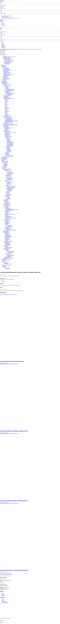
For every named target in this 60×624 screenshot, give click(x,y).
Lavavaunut (5, 163)
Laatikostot (5, 162)
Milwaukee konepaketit (10, 251)
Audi (6, 99)
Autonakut (6, 87)
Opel (6, 109)
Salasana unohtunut (4, 601)
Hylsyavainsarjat (7, 219)
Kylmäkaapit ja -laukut (7, 58)
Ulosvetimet (7, 229)
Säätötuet (8, 151)
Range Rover (7, 111)
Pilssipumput (5, 262)
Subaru (6, 114)
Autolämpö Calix (6, 96)
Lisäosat (5, 167)
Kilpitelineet (8, 148)
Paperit (4, 267)
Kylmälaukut (7, 128)
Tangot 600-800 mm (10, 144)
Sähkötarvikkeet (6, 126)
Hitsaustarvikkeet (7, 202)
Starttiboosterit (7, 92)
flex (2, 64)
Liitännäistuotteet (7, 60)
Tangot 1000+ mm (9, 141)
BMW (6, 100)
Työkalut (4, 49)
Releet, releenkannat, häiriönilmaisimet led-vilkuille (11, 124)
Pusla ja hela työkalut (10, 173)
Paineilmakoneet (6, 232)
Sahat (6, 240)
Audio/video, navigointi (7, 95)
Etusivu (3, 22)
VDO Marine (5, 263)
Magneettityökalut (7, 222)
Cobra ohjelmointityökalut (9, 118)
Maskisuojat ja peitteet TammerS (8, 61)
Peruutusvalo (7, 153)
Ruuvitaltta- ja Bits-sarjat (8, 228)
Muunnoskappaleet (6, 231)
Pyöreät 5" (8, 138)
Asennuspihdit (9, 225)
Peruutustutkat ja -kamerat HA (8, 116)
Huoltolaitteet (3, 66)
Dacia (6, 102)
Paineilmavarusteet (4, 158)
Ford (6, 104)
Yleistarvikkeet (4, 266)
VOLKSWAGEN (7, 115)
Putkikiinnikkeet (9, 150)
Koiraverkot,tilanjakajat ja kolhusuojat (9, 98)
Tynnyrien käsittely (6, 257)
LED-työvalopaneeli (10, 155)
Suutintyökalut (17, 49)
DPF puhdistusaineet (6, 69)
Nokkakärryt (5, 164)
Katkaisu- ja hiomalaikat (10, 255)
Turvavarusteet (6, 130)
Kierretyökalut (7, 221)
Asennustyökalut (7, 117)
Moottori (13, 49)
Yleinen (3, 264)
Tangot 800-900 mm (10, 145)
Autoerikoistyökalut (8, 49)
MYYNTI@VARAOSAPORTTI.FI (5, 580)
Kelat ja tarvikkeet (7, 248)
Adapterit (20, 49)
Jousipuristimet (9, 176)
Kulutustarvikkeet (4, 82)
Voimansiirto (9, 194)
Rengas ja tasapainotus (8, 216)
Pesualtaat (6, 213)
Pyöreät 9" (8, 139)
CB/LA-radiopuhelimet (7, 97)
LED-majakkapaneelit (8, 136)
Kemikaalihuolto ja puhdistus (9, 210)
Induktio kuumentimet (8, 256)
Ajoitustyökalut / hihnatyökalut (11, 186)
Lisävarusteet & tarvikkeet (5, 83)
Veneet (3, 261)
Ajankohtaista (4, 47)
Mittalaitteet (7, 223)
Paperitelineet (7, 268)
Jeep (6, 105)
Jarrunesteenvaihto (9, 177)
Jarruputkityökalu (9, 178)
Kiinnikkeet (8, 147)
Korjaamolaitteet (4, 81)
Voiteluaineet (5, 76)
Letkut (4, 80)
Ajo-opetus (5, 84)
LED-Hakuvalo (7, 135)
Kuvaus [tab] (3, 280)
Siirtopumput (5, 245)
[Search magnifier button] (1, 2)
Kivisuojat (8, 149)
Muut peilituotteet (7, 63)
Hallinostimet (7, 207)
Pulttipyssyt (6, 238)
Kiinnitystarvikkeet (4, 77)
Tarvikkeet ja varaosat (8, 122)
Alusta (6, 170)
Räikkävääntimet (7, 239)
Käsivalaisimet (7, 133)
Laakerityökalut (9, 171)
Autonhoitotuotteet (6, 68)
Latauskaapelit (9, 94)
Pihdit (6, 224)
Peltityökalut (8, 183)
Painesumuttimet (7, 243)
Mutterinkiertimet (7, 236)
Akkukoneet (7, 249)
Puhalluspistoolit (7, 244)
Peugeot (6, 110)
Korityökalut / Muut (10, 181)
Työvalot (6, 154)
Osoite (3, 600)
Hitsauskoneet (5, 200)
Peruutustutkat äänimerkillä (9, 121)
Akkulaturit (6, 86)
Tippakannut (7, 205)
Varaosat (10, 172)
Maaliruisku (7, 242)
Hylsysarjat (6, 220)
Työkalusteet (3, 166)
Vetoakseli (8, 198)
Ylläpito (8, 618)
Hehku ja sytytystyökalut (10, 187)
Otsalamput (6, 152)
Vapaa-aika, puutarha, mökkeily (8, 156)
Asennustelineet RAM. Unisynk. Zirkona (9, 56)
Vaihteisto (8, 197)
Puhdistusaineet (6, 75)
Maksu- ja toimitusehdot (5, 602)
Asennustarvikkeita (8, 62)
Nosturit (6, 211)
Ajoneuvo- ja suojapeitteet (7, 85)
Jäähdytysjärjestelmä (8, 180)
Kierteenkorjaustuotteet (7, 78)
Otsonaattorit (7, 212)
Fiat (5, 103)
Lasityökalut (8, 182)
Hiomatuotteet (9, 254)
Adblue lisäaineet (6, 67)
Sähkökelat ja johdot (4, 161)
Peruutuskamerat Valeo (8, 119)
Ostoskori (1, 21)
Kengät (5, 260)
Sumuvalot (8, 140)
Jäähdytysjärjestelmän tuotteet (8, 70)
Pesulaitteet (3, 159)
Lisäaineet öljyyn (6, 73)
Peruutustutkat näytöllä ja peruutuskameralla (11, 120)
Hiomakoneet (7, 234)
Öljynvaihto (8, 191)
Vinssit (6, 129)
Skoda (6, 113)
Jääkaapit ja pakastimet (7, 57)
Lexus (6, 106)
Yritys (2, 24)
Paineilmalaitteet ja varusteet (7, 241)
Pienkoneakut (7, 91)
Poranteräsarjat (7, 227)
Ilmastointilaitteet (7, 208)
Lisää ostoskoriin (2, 278)
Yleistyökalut (9, 174)
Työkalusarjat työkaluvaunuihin (8, 258)
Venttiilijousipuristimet (8, 195)
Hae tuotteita (2, 0)
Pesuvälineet (5, 123)
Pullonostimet (7, 215)
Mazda (6, 107)
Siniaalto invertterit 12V (10, 89)
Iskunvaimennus (7, 175)
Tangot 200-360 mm (10, 142)
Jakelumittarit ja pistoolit (8, 247)
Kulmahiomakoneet (8, 235)
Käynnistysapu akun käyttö (9, 90)
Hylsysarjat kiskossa (6, 203)
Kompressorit (3, 79)
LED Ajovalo (7, 134)
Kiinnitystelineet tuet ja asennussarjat (10, 132)
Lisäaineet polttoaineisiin (7, 72)
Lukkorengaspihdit (9, 226)
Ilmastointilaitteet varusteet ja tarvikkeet (12, 209)
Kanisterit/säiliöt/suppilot (7, 204)
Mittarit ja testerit (4, 157)
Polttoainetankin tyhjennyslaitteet (9, 214)
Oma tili (3, 46)
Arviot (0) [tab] (3, 281)
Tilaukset (3, 599)
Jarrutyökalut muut (9, 179)
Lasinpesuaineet (6, 71)
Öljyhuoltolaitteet (7, 217)
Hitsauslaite (6, 201)
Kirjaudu (1, 19)
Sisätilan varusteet (6, 125)
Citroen (6, 101)
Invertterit (6, 88)
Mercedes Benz (7, 108)
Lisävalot (6, 137)
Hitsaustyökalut (4, 65)
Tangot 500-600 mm (10, 143)
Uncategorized (4, 259)
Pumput (3, 160)
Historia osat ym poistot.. (7, 265)
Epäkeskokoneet (7, 233)
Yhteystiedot (3, 25)
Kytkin (8, 196)
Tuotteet (3, 23)
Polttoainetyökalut (9, 188)
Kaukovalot (7, 131)
